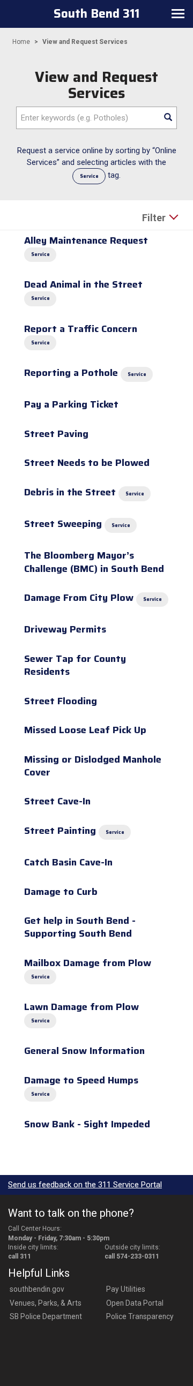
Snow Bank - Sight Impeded (87, 1124)
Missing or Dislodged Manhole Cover (92, 766)
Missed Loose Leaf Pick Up (85, 729)
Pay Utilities (125, 1289)
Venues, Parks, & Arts (45, 1303)
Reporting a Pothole (71, 372)
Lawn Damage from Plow (81, 1006)
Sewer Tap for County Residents (75, 665)
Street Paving (56, 433)
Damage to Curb (61, 891)
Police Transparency (140, 1316)
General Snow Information (84, 1050)
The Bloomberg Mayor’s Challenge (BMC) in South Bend (94, 562)
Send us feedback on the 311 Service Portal (85, 1184)
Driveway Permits (65, 629)
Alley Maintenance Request (86, 240)
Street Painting (60, 830)
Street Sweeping (63, 523)
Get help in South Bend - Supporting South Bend (80, 927)
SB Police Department (46, 1316)
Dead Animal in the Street (83, 284)
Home (21, 42)
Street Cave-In (57, 801)
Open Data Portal (135, 1303)
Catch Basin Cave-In (68, 862)
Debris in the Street (70, 492)
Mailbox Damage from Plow (87, 962)
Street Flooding (60, 701)
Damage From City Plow (78, 597)
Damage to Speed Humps (81, 1080)
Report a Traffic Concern (80, 328)
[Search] (167, 117)
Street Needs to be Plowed (87, 462)
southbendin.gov (37, 1289)
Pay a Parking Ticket (71, 404)
